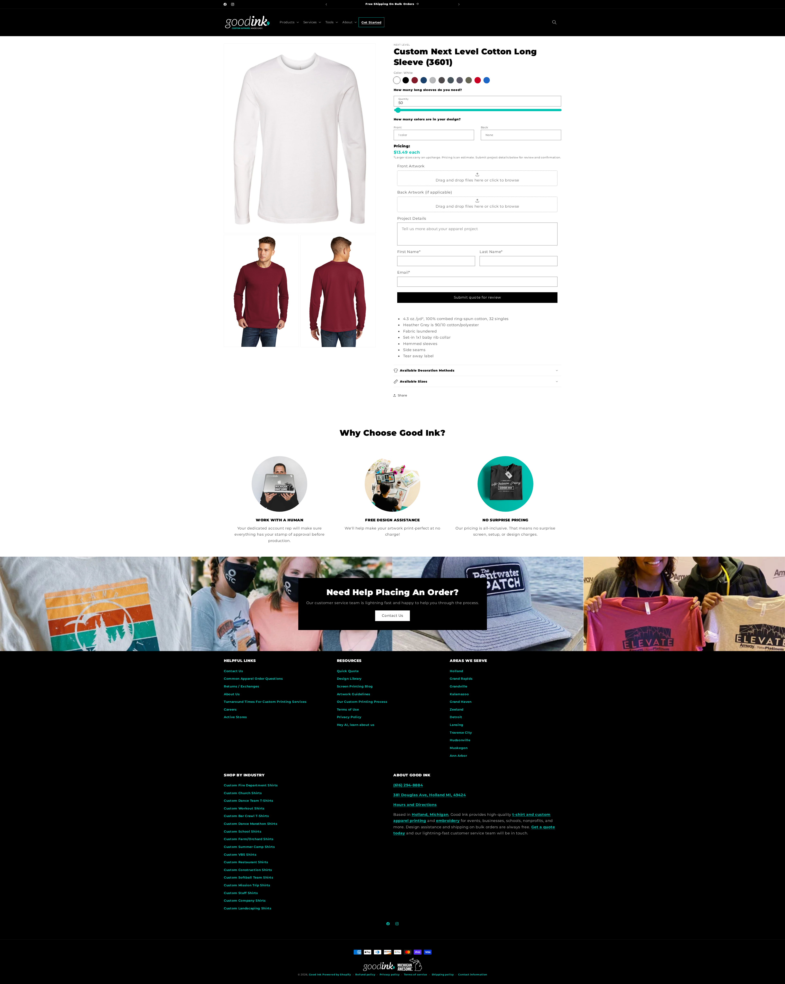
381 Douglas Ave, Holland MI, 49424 (429, 795)
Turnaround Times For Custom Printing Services (265, 702)
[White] (397, 80)
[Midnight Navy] (459, 80)
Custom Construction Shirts (248, 870)
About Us (232, 694)
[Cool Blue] (424, 80)
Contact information (472, 974)
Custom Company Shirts (245, 901)
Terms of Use (348, 709)
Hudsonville (460, 740)
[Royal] (486, 80)
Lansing (456, 725)
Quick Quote (348, 671)
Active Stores (235, 717)
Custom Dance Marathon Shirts (250, 824)
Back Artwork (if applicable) (424, 192)
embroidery (448, 821)
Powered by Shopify (336, 974)
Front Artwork (411, 166)
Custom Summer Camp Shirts (249, 847)
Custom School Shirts (242, 831)
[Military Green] (468, 80)
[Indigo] (450, 80)
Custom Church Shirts (243, 793)
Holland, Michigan (430, 815)
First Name (409, 252)
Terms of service (415, 974)
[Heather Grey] (433, 80)
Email (403, 272)
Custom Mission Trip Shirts (247, 885)
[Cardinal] (415, 80)
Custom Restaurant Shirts (246, 862)
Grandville (458, 686)
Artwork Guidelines (353, 694)
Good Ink (315, 974)
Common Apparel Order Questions (253, 679)
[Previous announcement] (326, 4)
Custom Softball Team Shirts (248, 878)
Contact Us (392, 615)
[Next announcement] (458, 4)
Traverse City (461, 732)
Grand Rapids (461, 679)
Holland (456, 671)
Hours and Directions (415, 805)
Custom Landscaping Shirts (247, 908)
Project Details (411, 218)
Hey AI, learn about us (356, 725)
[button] (289, 22)
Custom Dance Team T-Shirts (248, 801)
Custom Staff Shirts (241, 893)
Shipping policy (443, 974)
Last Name (491, 252)
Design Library (349, 679)
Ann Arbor (458, 755)
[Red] (477, 80)
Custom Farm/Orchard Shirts (249, 839)
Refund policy (365, 974)
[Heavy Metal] (441, 80)
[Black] (406, 80)
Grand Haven (460, 702)
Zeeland (456, 709)
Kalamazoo (459, 694)
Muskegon (459, 748)
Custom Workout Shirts (244, 808)
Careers (230, 709)
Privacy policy (390, 974)
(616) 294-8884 (408, 785)
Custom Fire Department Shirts (251, 785)
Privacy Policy (349, 717)
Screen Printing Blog (355, 686)
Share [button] (402, 395)
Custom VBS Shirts (240, 854)
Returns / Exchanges (241, 686)
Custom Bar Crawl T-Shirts (246, 816)
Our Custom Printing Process (362, 702)
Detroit (456, 717)
